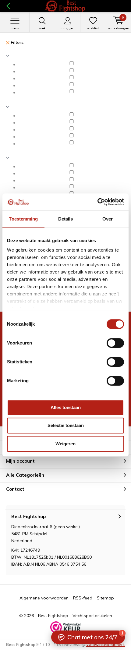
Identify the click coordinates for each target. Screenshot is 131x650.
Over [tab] (107, 218)
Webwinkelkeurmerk (105, 644)
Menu (15, 28)
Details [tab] (65, 218)
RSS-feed (82, 598)
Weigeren (65, 443)
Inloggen (68, 28)
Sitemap (105, 598)
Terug (8, 6)
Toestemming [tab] (23, 218)
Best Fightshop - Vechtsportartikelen (75, 615)
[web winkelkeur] (65, 627)
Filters (16, 42)
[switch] (115, 343)
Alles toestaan (66, 407)
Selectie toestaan (66, 425)
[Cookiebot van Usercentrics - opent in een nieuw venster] (97, 202)
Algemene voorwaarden (44, 598)
